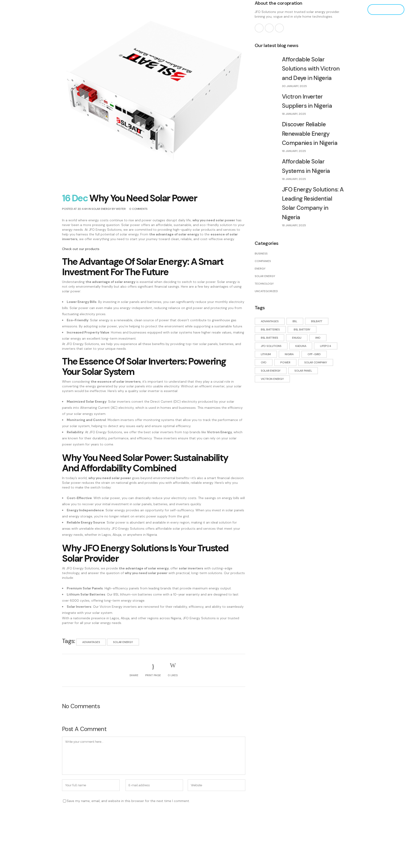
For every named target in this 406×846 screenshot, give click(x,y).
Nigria (289, 354)
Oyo (263, 362)
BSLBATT (316, 321)
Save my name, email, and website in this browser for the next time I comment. (128, 801)
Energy (260, 268)
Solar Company (315, 362)
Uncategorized (266, 291)
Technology (264, 284)
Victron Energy (272, 379)
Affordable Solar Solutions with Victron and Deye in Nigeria (311, 69)
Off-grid (314, 354)
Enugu (296, 338)
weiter (121, 209)
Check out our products (80, 249)
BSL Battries (269, 338)
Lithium (266, 354)
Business (261, 253)
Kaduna (300, 346)
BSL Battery (302, 329)
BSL (295, 321)
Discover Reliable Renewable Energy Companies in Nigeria (309, 133)
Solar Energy (101, 209)
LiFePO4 (325, 346)
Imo (317, 338)
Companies (263, 261)
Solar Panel (303, 371)
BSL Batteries (270, 329)
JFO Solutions (271, 346)
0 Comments (138, 209)
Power (285, 362)
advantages (91, 642)
